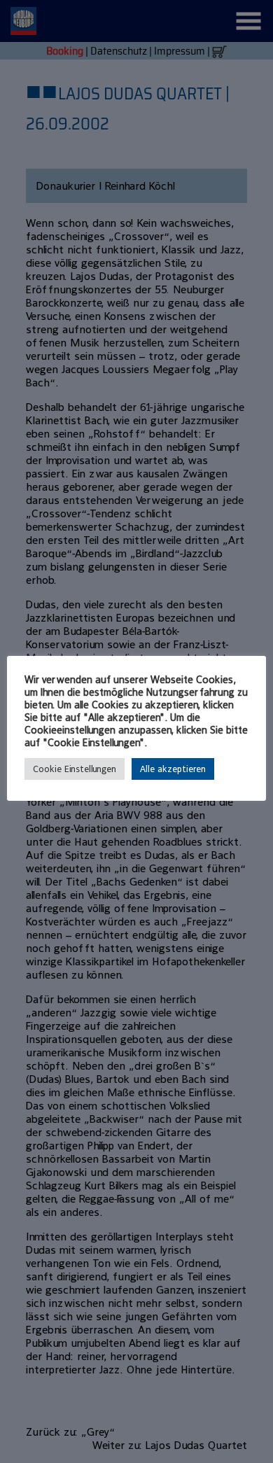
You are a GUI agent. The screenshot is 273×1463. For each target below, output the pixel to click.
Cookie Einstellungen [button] (74, 769)
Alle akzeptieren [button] (173, 769)
